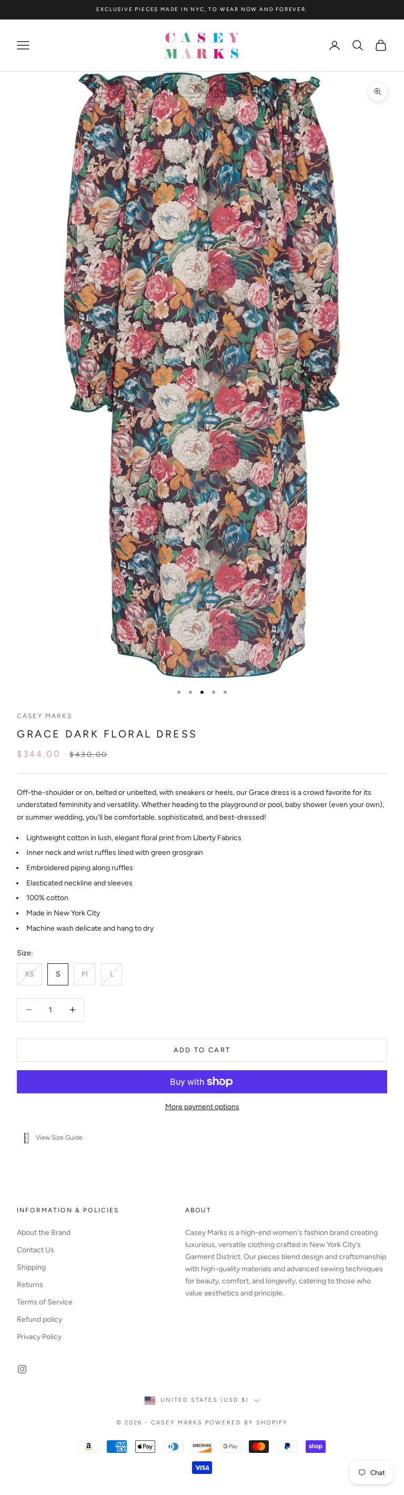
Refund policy (39, 1319)
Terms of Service (45, 1302)
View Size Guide (59, 1137)
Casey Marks (44, 716)
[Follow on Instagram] (22, 1369)
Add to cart (202, 1050)
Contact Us (35, 1249)
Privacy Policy (39, 1336)
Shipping (31, 1267)
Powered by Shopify (246, 1422)
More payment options (202, 1106)
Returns (30, 1284)
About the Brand (43, 1232)
